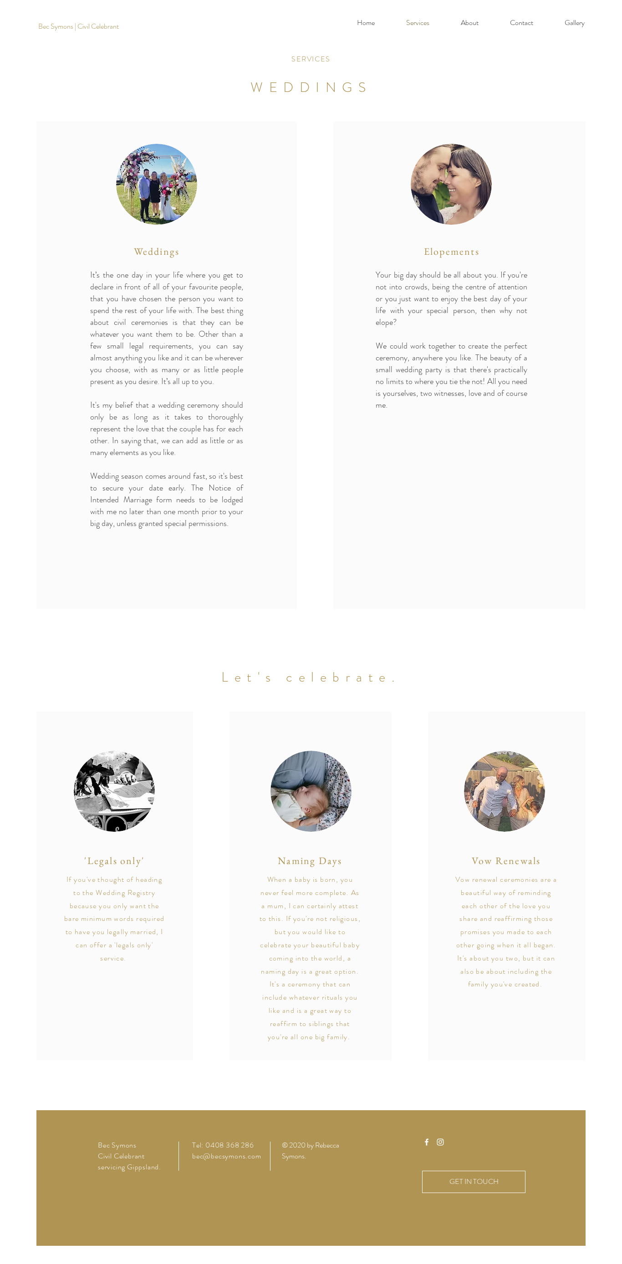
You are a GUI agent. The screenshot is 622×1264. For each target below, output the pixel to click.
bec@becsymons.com (226, 1156)
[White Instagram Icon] (440, 1142)
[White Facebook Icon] (426, 1142)
